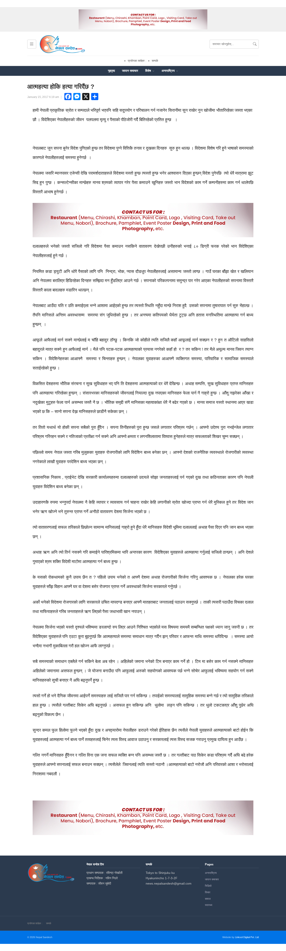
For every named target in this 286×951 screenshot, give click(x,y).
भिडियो (208, 885)
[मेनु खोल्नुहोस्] (31, 44)
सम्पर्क (155, 60)
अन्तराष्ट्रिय (169, 70)
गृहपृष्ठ (111, 70)
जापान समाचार (130, 70)
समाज (207, 898)
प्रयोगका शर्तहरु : (137, 60)
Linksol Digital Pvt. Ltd (247, 937)
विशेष (148, 70)
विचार (207, 892)
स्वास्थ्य (208, 905)
